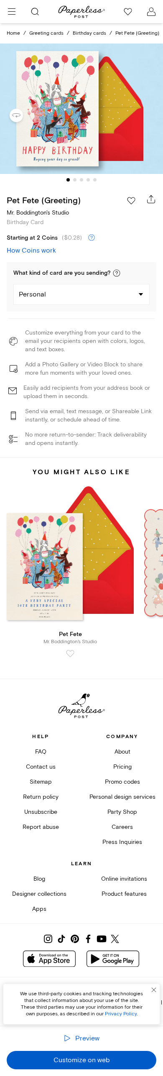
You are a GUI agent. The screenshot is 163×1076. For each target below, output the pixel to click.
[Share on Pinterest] (75, 939)
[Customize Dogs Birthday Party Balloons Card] (81, 109)
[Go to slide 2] (74, 179)
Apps (39, 908)
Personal (32, 294)
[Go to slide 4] (88, 179)
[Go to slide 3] (81, 179)
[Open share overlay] (151, 199)
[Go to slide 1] (68, 179)
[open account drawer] (151, 12)
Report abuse (41, 827)
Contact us (41, 766)
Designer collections (39, 893)
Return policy (41, 796)
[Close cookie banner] (154, 990)
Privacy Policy (121, 1014)
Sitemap (41, 781)
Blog (39, 878)
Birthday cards (89, 33)
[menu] (11, 12)
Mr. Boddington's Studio (38, 212)
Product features (124, 893)
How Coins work (31, 250)
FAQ (40, 751)
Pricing (122, 766)
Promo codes (122, 781)
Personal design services (122, 796)
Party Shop (122, 811)
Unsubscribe (40, 811)
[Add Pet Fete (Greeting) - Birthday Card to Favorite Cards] (131, 201)
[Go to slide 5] (95, 179)
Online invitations (124, 878)
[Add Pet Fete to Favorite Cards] (70, 654)
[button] (116, 273)
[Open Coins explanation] (91, 238)
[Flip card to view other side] (23, 115)
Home (13, 33)
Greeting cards (46, 33)
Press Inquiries (122, 842)
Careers (122, 827)
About (122, 751)
